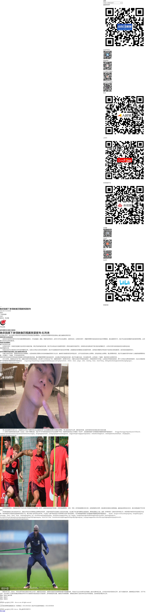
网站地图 (2, 611)
